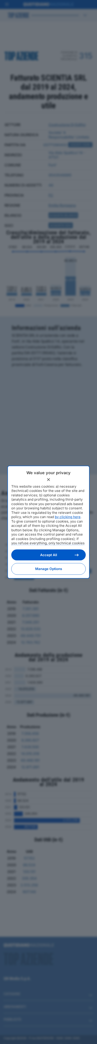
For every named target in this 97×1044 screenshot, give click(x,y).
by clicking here (68, 517)
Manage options (48, 569)
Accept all (48, 555)
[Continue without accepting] (48, 479)
